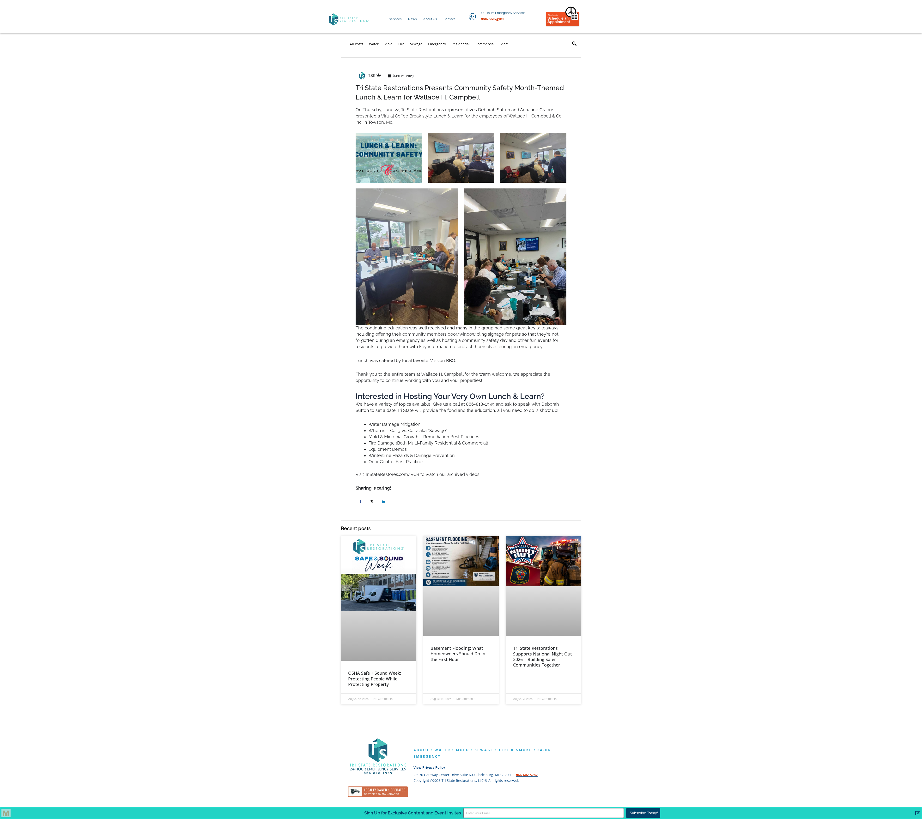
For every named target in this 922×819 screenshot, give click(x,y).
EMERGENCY (427, 756)
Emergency (437, 44)
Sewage (416, 44)
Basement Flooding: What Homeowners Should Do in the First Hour (458, 653)
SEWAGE (484, 750)
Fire (401, 44)
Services (395, 19)
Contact (449, 19)
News (412, 19)
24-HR (544, 750)
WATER (442, 750)
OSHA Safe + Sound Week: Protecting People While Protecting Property (374, 678)
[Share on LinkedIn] (384, 501)
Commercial (485, 44)
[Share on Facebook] (361, 501)
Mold (388, 44)
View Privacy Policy (429, 767)
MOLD (462, 750)
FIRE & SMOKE (515, 750)
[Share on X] (373, 501)
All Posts (356, 44)
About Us (430, 19)
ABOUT (421, 750)
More (504, 44)
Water (374, 44)
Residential (461, 44)
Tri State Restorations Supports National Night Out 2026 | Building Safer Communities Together (542, 656)
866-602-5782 (527, 774)
